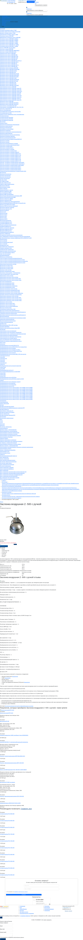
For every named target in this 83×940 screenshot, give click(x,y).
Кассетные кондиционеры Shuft (7, 283)
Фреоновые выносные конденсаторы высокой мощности (13, 314)
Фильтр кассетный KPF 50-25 (6, 713)
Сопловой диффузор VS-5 (6, 222)
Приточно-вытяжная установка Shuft (8, 150)
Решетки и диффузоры (5, 233)
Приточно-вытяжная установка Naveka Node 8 (10, 168)
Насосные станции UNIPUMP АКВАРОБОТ (9, 50)
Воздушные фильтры (5, 185)
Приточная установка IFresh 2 (6, 147)
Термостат (2, 454)
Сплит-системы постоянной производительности (11, 258)
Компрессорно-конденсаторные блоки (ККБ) (10, 328)
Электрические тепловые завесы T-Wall (9, 34)
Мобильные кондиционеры (6, 256)
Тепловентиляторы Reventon (6, 117)
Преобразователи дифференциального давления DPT (12, 407)
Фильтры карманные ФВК (5, 191)
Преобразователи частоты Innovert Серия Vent (10, 365)
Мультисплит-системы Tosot (6, 265)
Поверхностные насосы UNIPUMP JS (8, 63)
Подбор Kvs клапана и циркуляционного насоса (11, 341)
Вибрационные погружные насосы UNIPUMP (10, 37)
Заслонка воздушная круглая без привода (30, 496)
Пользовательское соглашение (27, 913)
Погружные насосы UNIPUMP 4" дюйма (9, 41)
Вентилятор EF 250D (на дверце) (7, 782)
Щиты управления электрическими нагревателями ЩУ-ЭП (13, 471)
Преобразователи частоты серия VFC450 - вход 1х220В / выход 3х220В (16, 389)
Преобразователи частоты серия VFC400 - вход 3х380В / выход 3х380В (16, 390)
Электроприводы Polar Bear (6, 437)
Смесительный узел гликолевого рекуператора (10, 336)
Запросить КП (31, 1)
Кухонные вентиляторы (5, 175)
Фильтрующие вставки (5, 187)
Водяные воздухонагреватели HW (7, 137)
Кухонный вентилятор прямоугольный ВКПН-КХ (11, 139)
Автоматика (47, 910)
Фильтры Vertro (3, 216)
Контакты (4, 24)
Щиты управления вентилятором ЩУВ (8, 476)
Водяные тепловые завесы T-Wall (7, 33)
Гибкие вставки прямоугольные (7, 184)
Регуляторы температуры (6, 426)
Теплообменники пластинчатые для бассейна (10, 111)
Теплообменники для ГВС (6, 113)
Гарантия (4, 22)
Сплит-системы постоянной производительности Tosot (12, 259)
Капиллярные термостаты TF (6, 410)
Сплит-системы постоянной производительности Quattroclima (14, 261)
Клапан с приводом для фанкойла (7, 450)
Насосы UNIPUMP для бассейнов (7, 47)
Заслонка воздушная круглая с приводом (11, 496)
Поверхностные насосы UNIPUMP (8, 53)
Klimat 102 (2, 423)
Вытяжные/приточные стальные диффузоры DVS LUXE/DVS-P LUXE (16, 237)
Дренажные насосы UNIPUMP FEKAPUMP (9, 69)
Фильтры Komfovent (4, 210)
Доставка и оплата (24, 912)
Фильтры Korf (3, 211)
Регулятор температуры (5, 466)
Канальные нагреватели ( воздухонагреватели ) (11, 131)
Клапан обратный (32, 493)
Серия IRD (2, 357)
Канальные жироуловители (6, 133)
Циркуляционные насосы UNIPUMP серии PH (10, 94)
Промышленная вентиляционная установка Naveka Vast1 (13, 171)
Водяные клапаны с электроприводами (9, 445)
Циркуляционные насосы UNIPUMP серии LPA (10, 88)
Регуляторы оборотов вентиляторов (8, 461)
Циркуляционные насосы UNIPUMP (8, 86)
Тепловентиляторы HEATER (6, 118)
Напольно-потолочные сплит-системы (8, 288)
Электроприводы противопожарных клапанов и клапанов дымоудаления (16, 447)
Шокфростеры (3, 323)
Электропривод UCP (4, 451)
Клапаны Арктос (3, 123)
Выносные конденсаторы (5, 307)
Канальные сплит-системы (6, 301)
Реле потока (2, 342)
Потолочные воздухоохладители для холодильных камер (13, 317)
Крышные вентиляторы (5, 176)
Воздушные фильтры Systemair (7, 207)
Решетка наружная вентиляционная (8, 224)
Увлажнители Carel (4, 245)
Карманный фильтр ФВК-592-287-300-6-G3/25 (10, 803)
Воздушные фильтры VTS (6, 208)
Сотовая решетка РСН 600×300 (7, 854)
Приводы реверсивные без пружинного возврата (11, 441)
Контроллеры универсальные (6, 418)
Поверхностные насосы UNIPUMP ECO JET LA (10, 60)
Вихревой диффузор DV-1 (6, 230)
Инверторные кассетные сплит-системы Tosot (10, 278)
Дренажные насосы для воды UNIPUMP (9, 68)
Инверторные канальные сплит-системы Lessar (11, 299)
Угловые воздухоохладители (6, 322)
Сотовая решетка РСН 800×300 (7, 813)
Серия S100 (2, 373)
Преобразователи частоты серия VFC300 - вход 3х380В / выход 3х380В (16, 393)
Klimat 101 (2, 425)
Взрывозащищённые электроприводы (8, 431)
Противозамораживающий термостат (8, 455)
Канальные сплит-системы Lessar (7, 304)
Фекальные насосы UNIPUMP (6, 101)
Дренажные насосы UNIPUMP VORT (8, 78)
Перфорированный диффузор (7, 232)
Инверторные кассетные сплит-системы (9, 277)
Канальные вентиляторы (5, 174)
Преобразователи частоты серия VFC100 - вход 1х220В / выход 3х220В (16, 399)
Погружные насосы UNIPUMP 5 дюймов (9, 40)
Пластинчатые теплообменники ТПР (8, 105)
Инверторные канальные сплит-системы (9, 296)
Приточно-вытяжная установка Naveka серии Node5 (12, 165)
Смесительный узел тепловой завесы (8, 338)
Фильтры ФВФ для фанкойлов (6, 194)
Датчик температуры (4, 413)
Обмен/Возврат (23, 909)
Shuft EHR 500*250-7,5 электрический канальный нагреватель (14, 742)
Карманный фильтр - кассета (6, 190)
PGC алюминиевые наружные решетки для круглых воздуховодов (15, 236)
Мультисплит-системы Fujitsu (6, 268)
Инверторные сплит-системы (6, 275)
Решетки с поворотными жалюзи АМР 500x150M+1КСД (12, 756)
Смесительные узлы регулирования (8, 330)
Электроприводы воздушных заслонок (8, 434)
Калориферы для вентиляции (6, 129)
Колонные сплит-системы (6, 269)
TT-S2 (1, 422)
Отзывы (4, 23)
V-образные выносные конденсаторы (8, 313)
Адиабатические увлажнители (7, 249)
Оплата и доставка (6, 20)
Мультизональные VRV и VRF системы (9, 325)
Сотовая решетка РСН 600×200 (7, 861)
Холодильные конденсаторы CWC (8, 309)
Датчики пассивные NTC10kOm (7, 412)
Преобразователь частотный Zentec (8, 384)
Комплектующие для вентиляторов (8, 251)
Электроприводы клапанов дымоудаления (9, 432)
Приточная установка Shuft (6, 146)
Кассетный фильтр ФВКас (6, 192)
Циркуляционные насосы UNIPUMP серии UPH (11, 95)
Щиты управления (4, 470)
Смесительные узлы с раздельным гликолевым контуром (13, 333)
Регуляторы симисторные (6, 463)
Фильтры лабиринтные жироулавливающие (10, 201)
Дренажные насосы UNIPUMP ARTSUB (9, 81)
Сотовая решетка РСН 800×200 (7, 820)
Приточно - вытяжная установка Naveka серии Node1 (12, 162)
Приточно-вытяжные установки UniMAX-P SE (10, 156)
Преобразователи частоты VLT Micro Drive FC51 (11, 351)
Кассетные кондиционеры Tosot (7, 284)
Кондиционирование (49, 909)
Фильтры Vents (3, 217)
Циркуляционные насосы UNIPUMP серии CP (10, 98)
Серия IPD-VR (3, 362)
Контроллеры (3, 416)
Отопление (46, 906)
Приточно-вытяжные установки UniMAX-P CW (10, 155)
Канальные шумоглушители (6, 126)
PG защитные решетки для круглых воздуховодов (11, 235)
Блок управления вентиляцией (7, 464)
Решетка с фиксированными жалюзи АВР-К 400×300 (12, 762)
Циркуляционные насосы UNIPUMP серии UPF (10, 89)
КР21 (1, 419)
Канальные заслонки (4, 140)
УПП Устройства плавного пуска (7, 479)
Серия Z (2, 380)
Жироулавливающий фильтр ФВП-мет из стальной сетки (12, 203)
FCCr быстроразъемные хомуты (7, 252)
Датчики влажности (4, 409)
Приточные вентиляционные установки (9, 143)
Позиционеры (3, 400)
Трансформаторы (4, 402)
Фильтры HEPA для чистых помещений (9, 206)
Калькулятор (15, 676)
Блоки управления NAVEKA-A (7, 468)
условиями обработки (25, 915)
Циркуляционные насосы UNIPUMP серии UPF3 (11, 91)
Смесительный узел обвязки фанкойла (8, 335)
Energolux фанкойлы (4, 326)
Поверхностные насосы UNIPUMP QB (8, 66)
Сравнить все (26, 809)
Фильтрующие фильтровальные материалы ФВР (11, 195)
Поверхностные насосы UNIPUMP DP (8, 59)
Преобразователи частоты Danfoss (8, 348)
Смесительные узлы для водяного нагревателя (10, 332)
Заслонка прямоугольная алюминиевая (11, 493)
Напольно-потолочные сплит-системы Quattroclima (11, 293)
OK (1, 917)
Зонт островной (3, 243)
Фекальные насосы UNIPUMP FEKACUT (9, 104)
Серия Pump (3, 367)
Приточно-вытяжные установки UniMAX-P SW (10, 159)
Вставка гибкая (3, 179)
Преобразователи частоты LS (6, 370)
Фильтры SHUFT (4, 219)
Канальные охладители (5, 130)
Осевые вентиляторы (5, 178)
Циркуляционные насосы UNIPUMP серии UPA (10, 99)
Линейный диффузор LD (5, 226)
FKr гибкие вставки (4, 181)
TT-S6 (1, 421)
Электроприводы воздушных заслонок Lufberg (10, 444)
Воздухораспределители (5, 220)
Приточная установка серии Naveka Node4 (9, 145)
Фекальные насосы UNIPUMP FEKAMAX (9, 102)
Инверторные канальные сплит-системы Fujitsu (11, 300)
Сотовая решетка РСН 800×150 (7, 827)
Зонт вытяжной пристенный (6, 242)
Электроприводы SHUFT (5, 448)
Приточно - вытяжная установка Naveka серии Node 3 (12, 163)
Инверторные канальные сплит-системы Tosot (10, 297)
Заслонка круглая (24, 493)
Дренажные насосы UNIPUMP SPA (8, 72)
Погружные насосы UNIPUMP (7, 36)
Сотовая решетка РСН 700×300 (7, 834)
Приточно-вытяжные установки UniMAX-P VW (10, 160)
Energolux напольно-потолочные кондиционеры (11, 294)
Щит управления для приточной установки (9, 477)
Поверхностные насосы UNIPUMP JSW (9, 57)
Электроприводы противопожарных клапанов (10, 435)
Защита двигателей (4, 403)
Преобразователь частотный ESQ (7, 383)
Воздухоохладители (4, 316)
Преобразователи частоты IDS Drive (8, 377)
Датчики (2, 405)
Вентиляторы (3, 172)
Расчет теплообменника (5, 110)
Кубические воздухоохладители (7, 319)
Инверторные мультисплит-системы (8, 264)
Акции (3, 19)
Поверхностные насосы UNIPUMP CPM (9, 56)
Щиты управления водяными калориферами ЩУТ (11, 474)
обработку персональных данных (21, 891)
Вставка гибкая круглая (5, 182)
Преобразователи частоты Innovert (8, 352)
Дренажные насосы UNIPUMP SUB (8, 82)
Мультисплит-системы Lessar (6, 267)
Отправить (24, 894)
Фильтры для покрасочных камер (7, 204)
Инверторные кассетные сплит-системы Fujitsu (10, 280)
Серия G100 (3, 374)
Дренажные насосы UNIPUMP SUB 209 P (9, 85)
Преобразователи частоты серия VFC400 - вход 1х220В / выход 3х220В (16, 391)
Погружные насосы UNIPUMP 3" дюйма (9, 43)
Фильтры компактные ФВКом (6, 198)
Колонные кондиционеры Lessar (7, 271)
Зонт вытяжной (3, 240)
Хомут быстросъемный (5, 253)
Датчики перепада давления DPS (7, 415)
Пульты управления (4, 458)
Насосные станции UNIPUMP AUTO (8, 52)
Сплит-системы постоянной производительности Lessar (12, 262)
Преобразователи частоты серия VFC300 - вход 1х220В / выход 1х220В (16, 396)
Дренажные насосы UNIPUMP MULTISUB (9, 73)
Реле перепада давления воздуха (7, 460)
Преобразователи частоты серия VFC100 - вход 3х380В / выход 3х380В (16, 397)
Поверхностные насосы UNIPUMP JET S (9, 65)
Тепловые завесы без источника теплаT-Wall (10, 31)
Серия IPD (2, 361)
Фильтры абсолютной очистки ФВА (8, 197)
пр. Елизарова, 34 (11, 1)
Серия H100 (3, 376)
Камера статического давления (7, 227)
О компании (4, 16)
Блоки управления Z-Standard (6, 467)
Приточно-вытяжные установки (7, 149)
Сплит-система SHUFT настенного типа (9, 274)
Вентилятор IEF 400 (4, 721)
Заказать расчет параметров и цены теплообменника (12, 114)
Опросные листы (6, 17)
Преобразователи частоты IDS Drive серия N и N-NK (12, 378)
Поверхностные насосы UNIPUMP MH (8, 54)
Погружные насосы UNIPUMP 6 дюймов (9, 38)
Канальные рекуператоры (6, 127)
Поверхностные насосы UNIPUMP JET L (9, 62)
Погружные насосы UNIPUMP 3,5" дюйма (9, 44)
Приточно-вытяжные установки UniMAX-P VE (10, 153)
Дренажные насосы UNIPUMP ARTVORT (9, 76)
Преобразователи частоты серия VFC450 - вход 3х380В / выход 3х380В (16, 387)
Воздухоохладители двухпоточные (8, 320)
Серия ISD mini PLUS (5, 355)
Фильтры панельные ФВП (6, 200)
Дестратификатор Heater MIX (6, 120)
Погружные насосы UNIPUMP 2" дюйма (9, 46)
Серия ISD (2, 360)
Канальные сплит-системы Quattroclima (9, 306)
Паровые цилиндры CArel (6, 248)
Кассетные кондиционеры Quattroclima (8, 285)
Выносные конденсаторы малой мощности (9, 310)
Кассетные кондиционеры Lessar (7, 287)
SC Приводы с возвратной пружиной (8, 442)
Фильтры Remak (3, 213)
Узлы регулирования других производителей (10, 339)
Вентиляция (47, 907)
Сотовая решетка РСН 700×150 (7, 847)
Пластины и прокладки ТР (6, 108)
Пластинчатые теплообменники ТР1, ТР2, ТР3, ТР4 (11, 107)
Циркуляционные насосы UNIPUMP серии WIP (10, 92)
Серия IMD (2, 368)
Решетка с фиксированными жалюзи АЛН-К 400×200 (12, 796)
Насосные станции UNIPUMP (6, 49)
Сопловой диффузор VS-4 (6, 223)
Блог (21, 907)
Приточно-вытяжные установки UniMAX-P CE (10, 158)
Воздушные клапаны (4, 142)
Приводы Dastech (4, 438)
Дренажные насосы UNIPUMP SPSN (8, 70)
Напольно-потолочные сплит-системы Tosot (10, 291)
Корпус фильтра (3, 188)
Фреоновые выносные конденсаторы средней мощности (13, 312)
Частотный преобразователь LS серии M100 (10, 371)
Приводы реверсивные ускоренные (8, 439)
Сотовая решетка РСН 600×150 (7, 868)
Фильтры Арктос (3, 214)
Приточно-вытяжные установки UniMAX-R (9, 152)
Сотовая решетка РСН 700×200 (7, 840)
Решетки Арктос (3, 239)
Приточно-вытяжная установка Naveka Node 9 (10, 169)
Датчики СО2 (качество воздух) (7, 406)
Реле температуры (4, 457)
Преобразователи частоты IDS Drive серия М (10, 381)
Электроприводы (4, 428)
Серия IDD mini (3, 358)
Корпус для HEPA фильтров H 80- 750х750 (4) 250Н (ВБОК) (13, 769)
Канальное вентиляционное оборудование (9, 124)
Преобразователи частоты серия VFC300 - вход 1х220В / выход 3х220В (16, 394)
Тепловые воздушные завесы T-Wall (8, 30)
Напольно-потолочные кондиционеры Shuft (10, 290)
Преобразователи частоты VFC (7, 386)
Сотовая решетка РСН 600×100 (7, 874)
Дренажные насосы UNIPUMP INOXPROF (9, 79)
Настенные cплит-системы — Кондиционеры (10, 272)
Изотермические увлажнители (7, 246)
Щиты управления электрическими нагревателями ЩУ (12, 473)
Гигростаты (2, 344)
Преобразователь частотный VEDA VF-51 (9, 345)
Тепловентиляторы (4, 115)
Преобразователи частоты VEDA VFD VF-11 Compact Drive (13, 346)
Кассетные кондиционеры (6, 281)
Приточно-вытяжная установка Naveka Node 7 (10, 166)
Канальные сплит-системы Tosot (7, 303)
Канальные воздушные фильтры (7, 136)
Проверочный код (36, 896)
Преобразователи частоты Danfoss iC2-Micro (10, 349)
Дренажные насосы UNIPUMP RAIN (8, 84)
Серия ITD (2, 364)
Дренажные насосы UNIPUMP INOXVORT (9, 75)
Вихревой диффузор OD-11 (6, 229)
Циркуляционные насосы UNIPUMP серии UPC (11, 97)
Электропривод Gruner (5, 453)
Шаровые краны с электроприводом (8, 429)
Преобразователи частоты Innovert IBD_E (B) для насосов (13, 354)
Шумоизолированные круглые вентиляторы (10, 134)
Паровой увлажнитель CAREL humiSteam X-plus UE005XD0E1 (14, 735)
